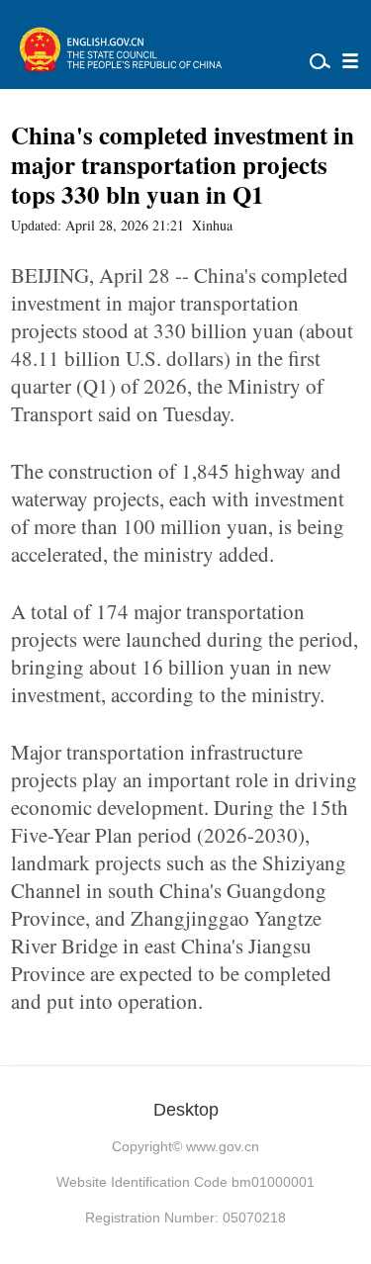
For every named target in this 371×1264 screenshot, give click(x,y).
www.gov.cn (222, 1146)
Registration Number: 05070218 (185, 1217)
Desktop (186, 1110)
